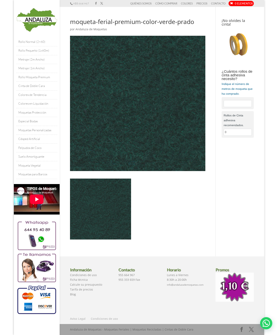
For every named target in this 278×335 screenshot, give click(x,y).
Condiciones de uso (83, 275)
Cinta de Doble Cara (31, 86)
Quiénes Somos (141, 3)
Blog (73, 294)
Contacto (218, 3)
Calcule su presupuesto (86, 284)
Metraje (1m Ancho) (31, 68)
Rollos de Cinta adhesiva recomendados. (234, 120)
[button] (266, 323)
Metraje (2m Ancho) (31, 59)
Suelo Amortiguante (31, 156)
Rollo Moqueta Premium (34, 77)
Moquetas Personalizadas (34, 130)
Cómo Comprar (166, 3)
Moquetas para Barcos (32, 174)
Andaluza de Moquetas (91, 29)
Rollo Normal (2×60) (31, 42)
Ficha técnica (79, 280)
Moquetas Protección (32, 112)
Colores (187, 3)
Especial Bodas (28, 121)
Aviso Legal (77, 319)
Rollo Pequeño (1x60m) (33, 50)
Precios (201, 3)
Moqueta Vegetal (29, 165)
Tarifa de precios (81, 289)
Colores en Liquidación (33, 103)
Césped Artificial (29, 139)
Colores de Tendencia (32, 95)
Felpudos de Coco (30, 148)
